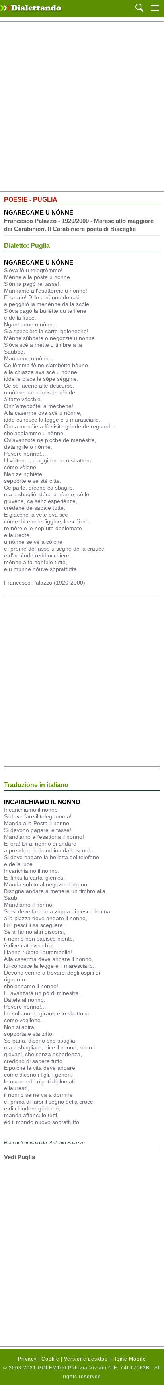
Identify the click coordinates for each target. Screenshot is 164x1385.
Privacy (27, 1359)
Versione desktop (86, 1359)
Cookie (50, 1359)
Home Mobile (129, 1359)
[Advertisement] (82, 106)
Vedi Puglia (19, 1157)
